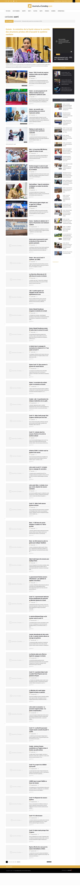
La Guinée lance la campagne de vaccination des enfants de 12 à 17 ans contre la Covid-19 (39, 348)
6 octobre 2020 (32, 752)
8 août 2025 (32, 171)
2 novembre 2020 (33, 712)
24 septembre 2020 (33, 768)
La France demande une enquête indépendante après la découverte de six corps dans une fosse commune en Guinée (67, 237)
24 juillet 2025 (32, 190)
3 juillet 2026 (32, 78)
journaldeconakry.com (19, 870)
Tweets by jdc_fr (55, 261)
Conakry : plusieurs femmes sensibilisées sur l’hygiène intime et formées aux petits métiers (38, 748)
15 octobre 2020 (33, 733)
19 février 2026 (32, 134)
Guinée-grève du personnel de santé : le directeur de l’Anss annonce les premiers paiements (38, 241)
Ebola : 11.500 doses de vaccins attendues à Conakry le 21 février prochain (37, 524)
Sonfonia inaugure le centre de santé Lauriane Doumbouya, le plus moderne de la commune (38, 167)
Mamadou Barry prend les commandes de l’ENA (32, 21)
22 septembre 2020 (33, 817)
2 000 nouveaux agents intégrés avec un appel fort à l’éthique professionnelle (38, 204)
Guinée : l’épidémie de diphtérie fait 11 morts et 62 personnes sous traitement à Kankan (39, 222)
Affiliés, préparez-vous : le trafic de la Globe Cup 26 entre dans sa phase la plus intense (66, 89)
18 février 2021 (32, 545)
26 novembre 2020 (33, 658)
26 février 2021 (32, 507)
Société (24, 10)
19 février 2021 (32, 528)
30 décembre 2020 (33, 620)
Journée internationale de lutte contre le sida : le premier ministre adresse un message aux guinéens (39, 636)
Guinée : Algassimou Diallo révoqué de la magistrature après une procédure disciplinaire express (67, 166)
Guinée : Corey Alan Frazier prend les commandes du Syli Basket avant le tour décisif (66, 198)
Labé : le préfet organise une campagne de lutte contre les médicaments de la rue (36, 292)
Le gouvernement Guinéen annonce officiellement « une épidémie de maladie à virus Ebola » (38, 578)
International (61, 10)
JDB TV (58, 54)
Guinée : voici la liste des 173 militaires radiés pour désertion (67, 144)
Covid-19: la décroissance (35, 815)
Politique (8, 10)
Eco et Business (16, 10)
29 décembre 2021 (33, 368)
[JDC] (40, 6)
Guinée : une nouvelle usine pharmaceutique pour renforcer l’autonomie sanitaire (37, 111)
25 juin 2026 (32, 96)
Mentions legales (9, 866)
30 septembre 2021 (33, 403)
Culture (35, 10)
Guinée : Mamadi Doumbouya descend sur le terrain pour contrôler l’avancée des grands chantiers (67, 246)
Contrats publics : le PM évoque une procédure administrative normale (67, 205)
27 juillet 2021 (32, 419)
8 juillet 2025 (32, 208)
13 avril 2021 (32, 454)
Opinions (47, 10)
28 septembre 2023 (33, 226)
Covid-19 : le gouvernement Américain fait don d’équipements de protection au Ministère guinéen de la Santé (39, 598)
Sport (29, 10)
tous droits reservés (27, 870)
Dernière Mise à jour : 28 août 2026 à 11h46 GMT (63, 1)
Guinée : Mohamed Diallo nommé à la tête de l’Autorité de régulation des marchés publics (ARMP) (67, 213)
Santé (41, 10)
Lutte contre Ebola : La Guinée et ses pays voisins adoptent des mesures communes (38, 487)
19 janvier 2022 (33, 332)
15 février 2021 (32, 582)
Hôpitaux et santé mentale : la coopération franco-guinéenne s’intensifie (37, 130)
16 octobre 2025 (33, 153)
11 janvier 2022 (33, 352)
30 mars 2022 (32, 245)
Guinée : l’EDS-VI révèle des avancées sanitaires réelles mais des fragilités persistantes (38, 74)
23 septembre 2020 (33, 801)
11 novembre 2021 (33, 386)
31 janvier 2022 (33, 296)
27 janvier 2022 (33, 313)
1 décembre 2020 (33, 640)
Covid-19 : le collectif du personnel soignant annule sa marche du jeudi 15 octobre (39, 729)
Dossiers (53, 10)
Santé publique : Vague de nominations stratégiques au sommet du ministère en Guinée (39, 186)
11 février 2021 (32, 602)
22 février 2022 (32, 278)
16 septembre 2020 (33, 834)
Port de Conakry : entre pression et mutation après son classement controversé (66, 74)
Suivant (18, 861)
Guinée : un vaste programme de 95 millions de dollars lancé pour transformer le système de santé (38, 92)
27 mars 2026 (32, 115)
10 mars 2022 (32, 261)
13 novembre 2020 (33, 694)
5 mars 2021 (32, 471)
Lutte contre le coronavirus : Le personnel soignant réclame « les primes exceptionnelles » (37, 708)
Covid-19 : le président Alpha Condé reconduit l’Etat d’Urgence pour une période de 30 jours (38, 673)
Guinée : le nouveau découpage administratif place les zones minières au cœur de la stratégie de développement (67, 107)
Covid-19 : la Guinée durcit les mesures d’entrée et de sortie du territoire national (37, 434)
